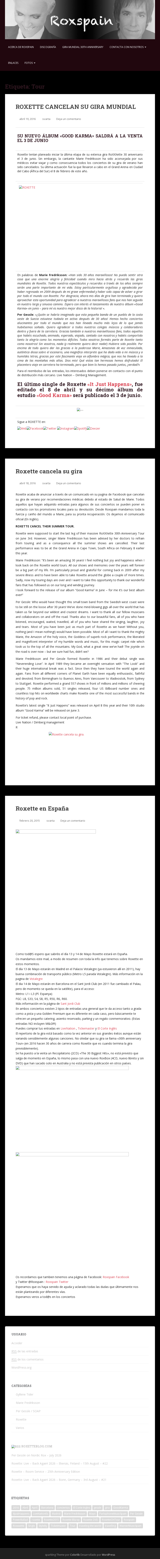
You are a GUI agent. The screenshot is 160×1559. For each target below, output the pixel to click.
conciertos (63, 1507)
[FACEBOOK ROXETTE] (35, 428)
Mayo (92, 1513)
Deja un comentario (68, 119)
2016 (16, 1507)
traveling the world (90, 1526)
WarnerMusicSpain (130, 1526)
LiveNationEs (40, 1513)
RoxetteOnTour (111, 1519)
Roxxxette (18, 1526)
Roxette (21, 1419)
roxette (36, 1519)
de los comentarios (27, 1359)
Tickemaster (86, 1028)
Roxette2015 (51, 1519)
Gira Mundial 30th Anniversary (82, 47)
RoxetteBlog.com (36, 1446)
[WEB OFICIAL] (22, 428)
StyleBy (43, 1526)
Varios (20, 1428)
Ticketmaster (58, 1526)
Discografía (48, 47)
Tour (72, 1526)
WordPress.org (21, 1367)
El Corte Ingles (81, 1507)
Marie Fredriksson (28, 1403)
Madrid (56, 1513)
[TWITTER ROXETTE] (49, 428)
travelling (110, 1526)
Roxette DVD (90, 1519)
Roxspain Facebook (116, 1277)
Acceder (16, 1343)
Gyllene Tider (24, 1394)
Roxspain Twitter (57, 1282)
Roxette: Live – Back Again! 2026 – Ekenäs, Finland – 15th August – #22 (59, 1463)
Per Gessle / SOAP (28, 1411)
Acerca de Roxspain (21, 47)
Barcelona (47, 1507)
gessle (97, 1507)
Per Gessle (136, 1513)
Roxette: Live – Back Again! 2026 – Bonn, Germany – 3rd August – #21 (58, 1480)
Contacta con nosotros (127, 47)
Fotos (29, 63)
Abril (25, 1507)
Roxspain (129, 1519)
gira (107, 1507)
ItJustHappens (21, 1513)
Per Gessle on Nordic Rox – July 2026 (36, 1455)
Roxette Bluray (71, 1519)
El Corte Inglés (107, 1028)
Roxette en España (42, 808)
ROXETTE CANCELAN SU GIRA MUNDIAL (76, 107)
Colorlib (75, 1554)
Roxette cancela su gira (49, 471)
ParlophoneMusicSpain (112, 1513)
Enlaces (13, 63)
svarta (46, 119)
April (35, 1507)
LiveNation (68, 1028)
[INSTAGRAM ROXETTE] (65, 428)
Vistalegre (36, 979)
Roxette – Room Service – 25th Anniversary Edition (45, 1472)
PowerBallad (20, 1519)
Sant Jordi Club (70, 1004)
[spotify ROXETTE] (80, 428)
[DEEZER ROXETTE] (93, 428)
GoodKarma (120, 1507)
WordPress (108, 1554)
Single (31, 1526)
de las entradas (24, 1351)
